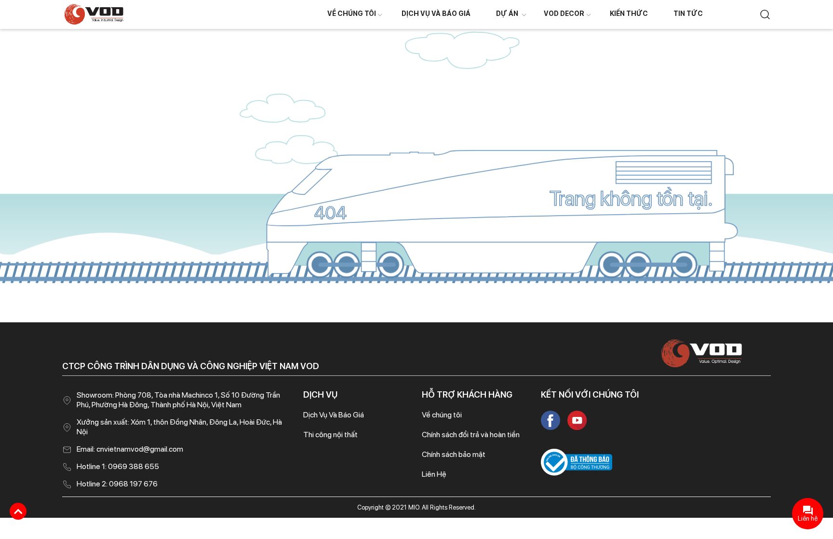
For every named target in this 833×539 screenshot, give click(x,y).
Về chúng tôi (351, 13)
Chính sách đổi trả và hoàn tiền (471, 434)
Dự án (507, 13)
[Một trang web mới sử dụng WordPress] (93, 13)
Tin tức (688, 13)
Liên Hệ (434, 474)
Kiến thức (629, 13)
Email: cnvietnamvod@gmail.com (130, 449)
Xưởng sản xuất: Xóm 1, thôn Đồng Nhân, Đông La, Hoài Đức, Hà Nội (179, 426)
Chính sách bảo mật (453, 454)
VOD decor (564, 13)
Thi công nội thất (330, 434)
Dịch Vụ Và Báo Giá (436, 13)
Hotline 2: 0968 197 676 (117, 483)
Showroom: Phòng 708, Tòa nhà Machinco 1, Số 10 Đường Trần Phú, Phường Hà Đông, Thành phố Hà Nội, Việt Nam (178, 399)
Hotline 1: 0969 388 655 (118, 466)
